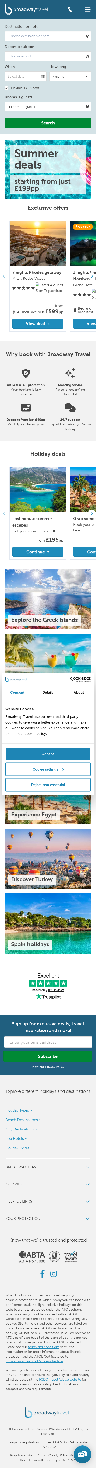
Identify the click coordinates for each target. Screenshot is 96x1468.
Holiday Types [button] (17, 1110)
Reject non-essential (48, 785)
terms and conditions (43, 1347)
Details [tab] (48, 692)
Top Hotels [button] (15, 1139)
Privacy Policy (54, 1067)
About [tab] (79, 692)
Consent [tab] (17, 692)
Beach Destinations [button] (22, 1120)
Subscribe (48, 1056)
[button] (87, 9)
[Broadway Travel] (26, 9)
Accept (48, 754)
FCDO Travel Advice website (60, 1379)
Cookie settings (45, 769)
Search (48, 122)
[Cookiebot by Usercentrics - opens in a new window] (70, 679)
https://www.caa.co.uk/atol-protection (34, 1361)
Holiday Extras (17, 1148)
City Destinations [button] (20, 1129)
